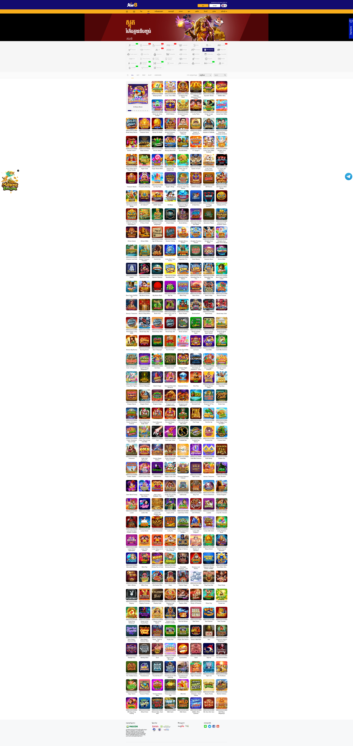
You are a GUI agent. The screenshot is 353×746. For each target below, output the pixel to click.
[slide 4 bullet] (136, 110)
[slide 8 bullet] (143, 110)
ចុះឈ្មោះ (215, 5)
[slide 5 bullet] (138, 110)
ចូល (203, 5)
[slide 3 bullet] (134, 110)
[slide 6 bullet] (140, 110)
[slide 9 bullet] (145, 110)
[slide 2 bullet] (132, 110)
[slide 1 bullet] (129, 110)
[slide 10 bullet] (147, 110)
